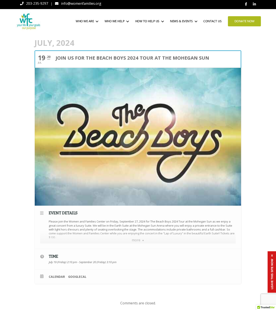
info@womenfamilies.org (81, 3)
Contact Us (212, 21)
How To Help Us (147, 21)
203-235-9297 (37, 3)
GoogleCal (77, 277)
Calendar (57, 277)
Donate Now (244, 21)
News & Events (181, 21)
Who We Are (85, 21)
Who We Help (115, 21)
